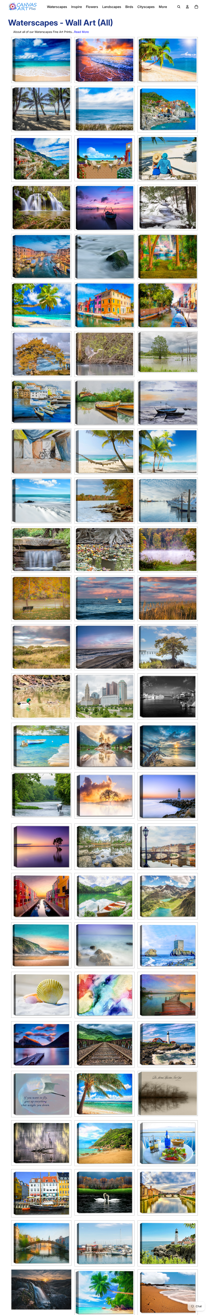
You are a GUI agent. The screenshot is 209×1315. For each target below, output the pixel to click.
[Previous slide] (17, 59)
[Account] (187, 6)
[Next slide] (65, 59)
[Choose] (65, 76)
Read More (81, 32)
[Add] (191, 321)
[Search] (178, 6)
